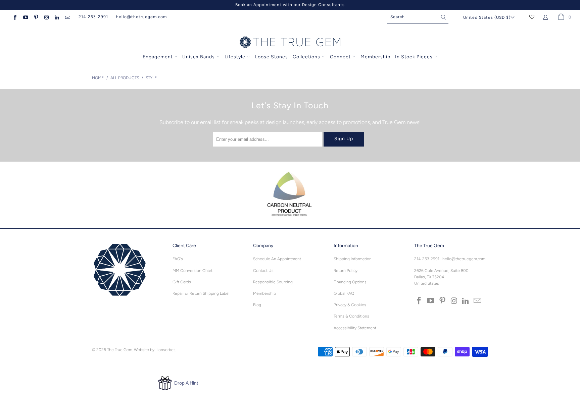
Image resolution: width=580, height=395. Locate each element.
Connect (340, 57)
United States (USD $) (487, 17)
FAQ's (178, 259)
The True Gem (119, 349)
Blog (257, 304)
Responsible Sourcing (273, 282)
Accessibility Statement (355, 328)
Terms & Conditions (351, 316)
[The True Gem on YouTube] (25, 16)
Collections (307, 57)
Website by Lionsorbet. (155, 349)
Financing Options (350, 282)
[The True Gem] (290, 43)
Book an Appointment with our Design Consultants (290, 4)
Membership (375, 57)
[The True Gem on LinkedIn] (56, 16)
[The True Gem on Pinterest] (36, 16)
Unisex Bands (198, 57)
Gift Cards (182, 282)
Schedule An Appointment (277, 259)
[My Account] (546, 16)
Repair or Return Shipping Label (201, 293)
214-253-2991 (93, 16)
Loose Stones (271, 57)
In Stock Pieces (414, 57)
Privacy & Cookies (350, 304)
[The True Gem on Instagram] (46, 16)
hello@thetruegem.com (141, 16)
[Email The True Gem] (67, 16)
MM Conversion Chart (192, 270)
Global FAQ (344, 293)
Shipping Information (353, 259)
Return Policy (345, 270)
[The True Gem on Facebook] (14, 16)
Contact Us (263, 270)
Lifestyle (235, 57)
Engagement (158, 57)
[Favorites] (531, 16)
